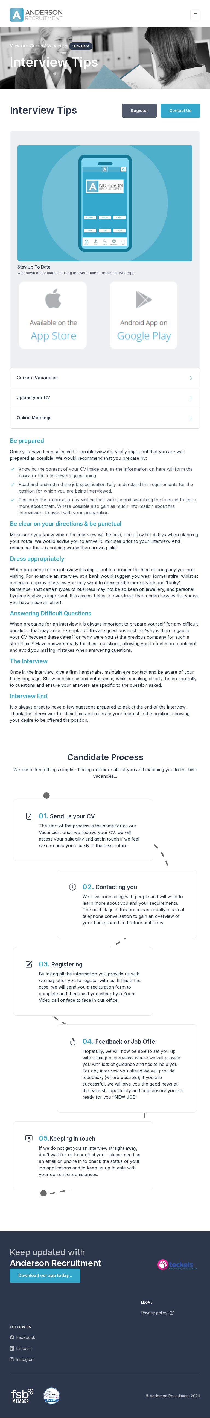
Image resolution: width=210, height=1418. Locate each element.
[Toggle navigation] (195, 15)
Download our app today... (45, 1275)
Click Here (80, 46)
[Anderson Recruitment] (36, 15)
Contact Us (180, 110)
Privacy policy (154, 1312)
